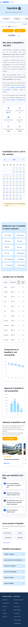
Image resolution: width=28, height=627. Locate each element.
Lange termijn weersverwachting (13, 560)
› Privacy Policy (17, 620)
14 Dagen (17, 18)
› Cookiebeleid (17, 623)
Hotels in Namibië (9, 438)
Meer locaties (6, 542)
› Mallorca (4, 616)
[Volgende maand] (23, 159)
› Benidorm (5, 599)
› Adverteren (17, 606)
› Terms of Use (17, 616)
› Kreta (4, 610)
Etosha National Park (8, 533)
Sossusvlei (20, 533)
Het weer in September (10, 571)
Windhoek (20, 537)
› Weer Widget (17, 610)
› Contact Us (17, 613)
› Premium (16, 603)
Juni (8, 30)
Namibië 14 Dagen (9, 554)
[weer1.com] (6, 2)
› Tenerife (4, 606)
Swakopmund (8, 537)
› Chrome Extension (18, 599)
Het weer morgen (9, 577)
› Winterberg (5, 603)
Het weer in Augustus (10, 566)
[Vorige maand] (5, 159)
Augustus (19, 30)
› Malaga (4, 613)
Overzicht (6, 18)
